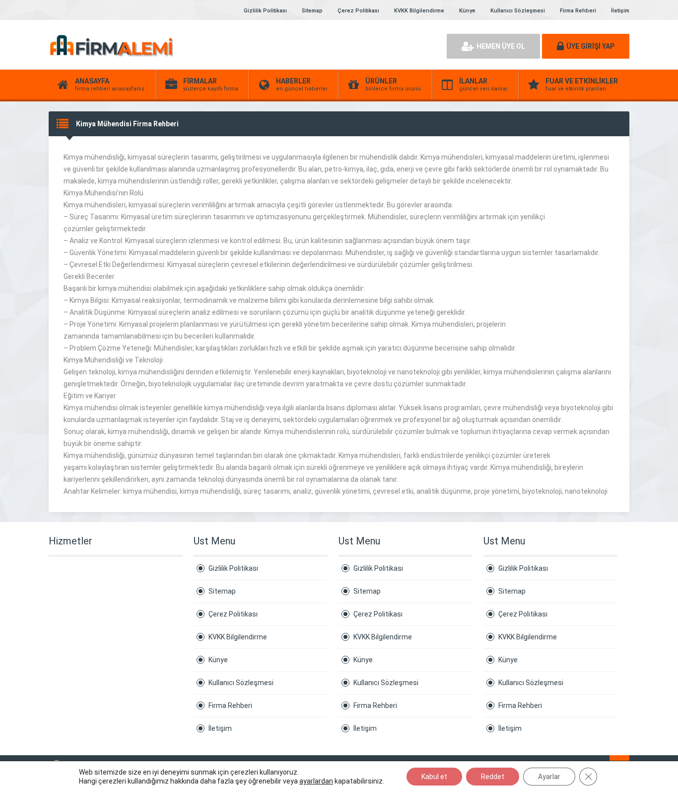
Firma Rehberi (578, 10)
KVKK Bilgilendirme (419, 10)
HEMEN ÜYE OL (500, 46)
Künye (467, 10)
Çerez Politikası (358, 10)
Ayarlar (549, 777)
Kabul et (434, 777)
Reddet (492, 777)
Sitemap (312, 10)
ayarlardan (316, 781)
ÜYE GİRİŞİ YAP (590, 46)
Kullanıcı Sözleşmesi (517, 10)
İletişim (620, 10)
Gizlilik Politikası (265, 10)
